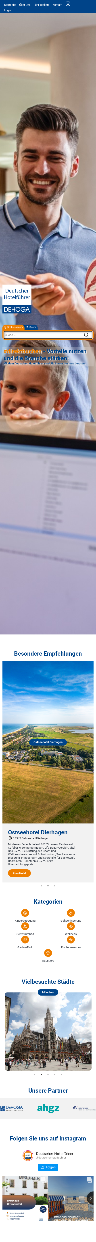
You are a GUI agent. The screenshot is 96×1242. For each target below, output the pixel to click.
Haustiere (48, 960)
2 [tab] (48, 886)
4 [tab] (54, 1074)
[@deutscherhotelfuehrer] (27, 1155)
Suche (32, 327)
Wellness (71, 934)
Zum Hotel (19, 873)
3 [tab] (54, 886)
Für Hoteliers (41, 4)
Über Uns (25, 4)
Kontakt (57, 4)
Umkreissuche (15, 327)
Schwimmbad (25, 934)
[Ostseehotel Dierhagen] (48, 822)
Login (7, 10)
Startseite (10, 4)
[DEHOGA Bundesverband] (16, 1108)
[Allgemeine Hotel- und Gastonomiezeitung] (48, 1109)
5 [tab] (61, 1074)
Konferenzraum (71, 947)
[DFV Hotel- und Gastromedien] (80, 1108)
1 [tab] (41, 886)
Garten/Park (25, 947)
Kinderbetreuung (25, 920)
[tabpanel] (48, 771)
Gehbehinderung (71, 920)
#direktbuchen (23, 351)
